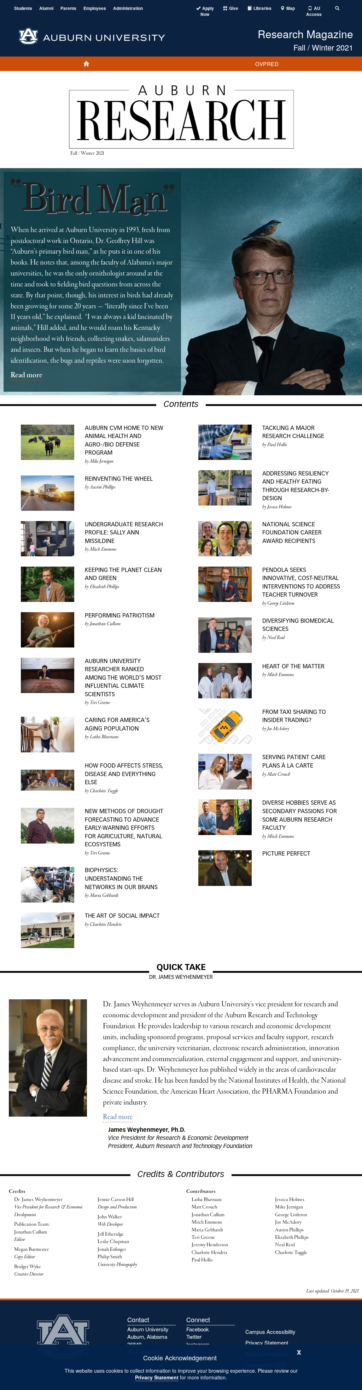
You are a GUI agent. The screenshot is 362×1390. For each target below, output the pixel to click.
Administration (128, 8)
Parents (68, 8)
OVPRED (267, 63)
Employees (94, 8)
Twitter (194, 1336)
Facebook (197, 1329)
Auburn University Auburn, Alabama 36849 (148, 1336)
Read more (26, 375)
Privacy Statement (157, 1377)
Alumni (46, 8)
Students (23, 8)
